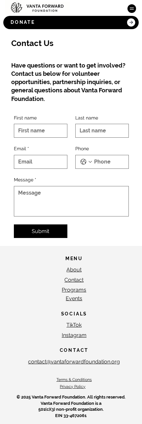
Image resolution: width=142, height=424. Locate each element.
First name (25, 117)
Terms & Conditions (74, 379)
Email (21, 148)
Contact (74, 280)
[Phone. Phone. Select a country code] (86, 162)
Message (25, 179)
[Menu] (132, 9)
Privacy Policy (73, 386)
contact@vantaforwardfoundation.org (74, 361)
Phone (82, 148)
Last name (86, 117)
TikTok (74, 325)
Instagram (74, 335)
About (74, 269)
